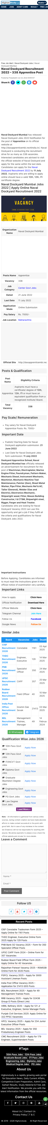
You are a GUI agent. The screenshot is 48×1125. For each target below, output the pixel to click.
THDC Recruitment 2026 (8, 659)
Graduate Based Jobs (16, 1057)
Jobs (11, 7)
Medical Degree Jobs (17, 1064)
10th (31, 177)
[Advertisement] (24, 34)
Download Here (36, 602)
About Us (17, 1111)
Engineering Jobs (15, 1061)
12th (36, 177)
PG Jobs (36, 1064)
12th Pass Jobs (33, 1054)
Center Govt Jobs (27, 288)
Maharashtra (24, 320)
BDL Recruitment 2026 (8, 721)
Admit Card (22, 7)
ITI (41, 177)
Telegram (33, 732)
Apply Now (30, 747)
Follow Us (36, 624)
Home (4, 7)
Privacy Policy (20, 1114)
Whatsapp (16, 732)
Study (10, 2)
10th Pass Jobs (14, 1054)
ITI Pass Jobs (36, 1057)
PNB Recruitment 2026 (8, 670)
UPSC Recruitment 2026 (8, 681)
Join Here (36, 613)
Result (34, 7)
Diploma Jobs (34, 1061)
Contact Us (29, 1111)
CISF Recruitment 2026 (8, 647)
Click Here (36, 597)
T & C (32, 1114)
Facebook (36, 619)
